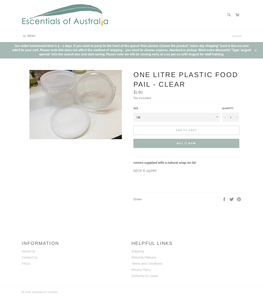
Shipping (138, 251)
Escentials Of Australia (45, 292)
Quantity (228, 108)
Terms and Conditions (147, 263)
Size (135, 108)
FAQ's (26, 263)
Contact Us (30, 257)
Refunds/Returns (144, 257)
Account (236, 36)
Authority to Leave (145, 276)
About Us (28, 251)
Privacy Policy (141, 270)
